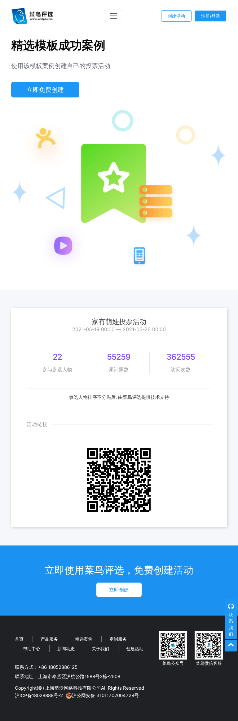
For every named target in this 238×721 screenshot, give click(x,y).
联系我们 (231, 624)
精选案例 (83, 639)
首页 (19, 639)
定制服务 (118, 639)
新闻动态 (66, 648)
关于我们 (100, 648)
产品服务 (49, 639)
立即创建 (119, 590)
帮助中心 (31, 648)
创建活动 (176, 16)
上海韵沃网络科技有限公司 (73, 688)
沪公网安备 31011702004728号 (105, 695)
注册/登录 (210, 16)
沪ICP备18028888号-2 (39, 695)
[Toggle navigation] (113, 16)
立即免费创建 (45, 89)
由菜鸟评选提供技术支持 (143, 397)
